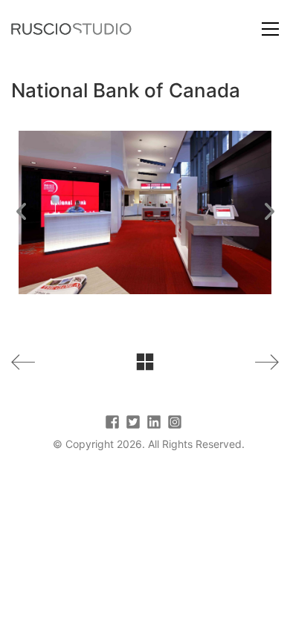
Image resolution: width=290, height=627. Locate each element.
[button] (270, 29)
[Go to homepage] (71, 29)
